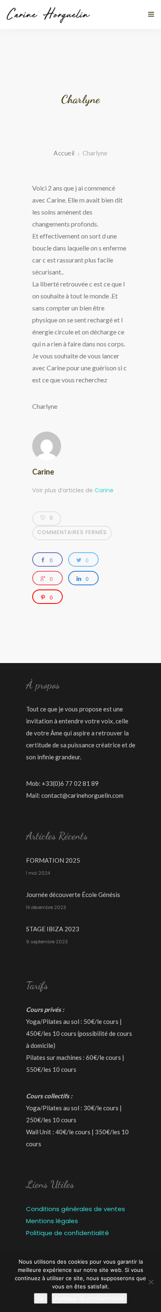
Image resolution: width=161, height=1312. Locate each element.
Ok (40, 1298)
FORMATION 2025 (53, 860)
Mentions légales (52, 1221)
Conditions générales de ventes (75, 1209)
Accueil (64, 153)
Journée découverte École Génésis (73, 894)
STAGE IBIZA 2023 (52, 929)
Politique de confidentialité (67, 1233)
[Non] (151, 1282)
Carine (43, 471)
